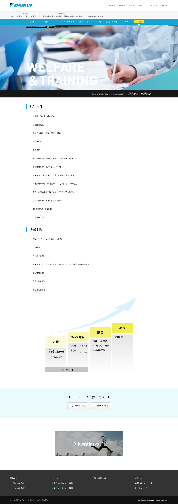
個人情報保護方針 (43, 500)
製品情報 (112, 5)
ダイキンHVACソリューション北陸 (36, 27)
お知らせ (97, 22)
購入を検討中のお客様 (63, 483)
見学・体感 (83, 22)
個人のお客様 (19, 483)
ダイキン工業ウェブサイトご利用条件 (22, 500)
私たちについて (49, 22)
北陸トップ (33, 22)
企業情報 (122, 5)
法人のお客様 (19, 488)
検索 (163, 5)
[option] (89, 57)
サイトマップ (152, 5)
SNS (124, 22)
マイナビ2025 (100, 406)
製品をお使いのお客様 (63, 488)
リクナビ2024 (77, 406)
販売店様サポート (95, 16)
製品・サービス (67, 22)
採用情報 (51, 27)
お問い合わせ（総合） (136, 5)
